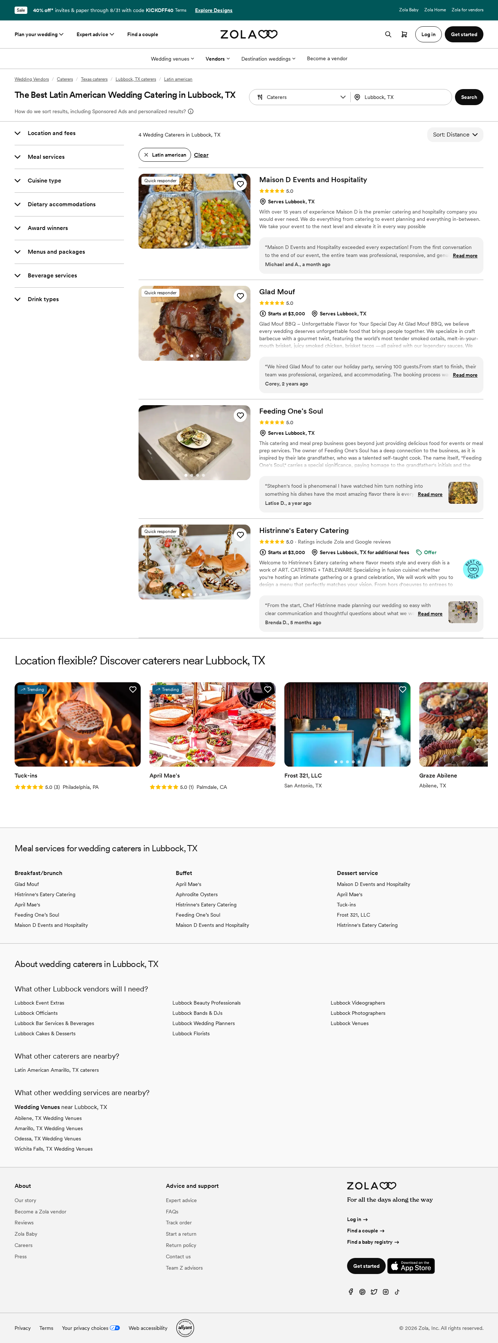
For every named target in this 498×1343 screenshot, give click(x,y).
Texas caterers (94, 79)
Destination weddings (266, 59)
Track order (179, 1222)
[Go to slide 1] (186, 244)
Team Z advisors (184, 1268)
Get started (366, 1266)
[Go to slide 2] (192, 244)
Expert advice (92, 34)
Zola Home (435, 9)
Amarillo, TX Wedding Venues (49, 1128)
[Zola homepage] (249, 34)
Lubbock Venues (350, 1023)
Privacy (23, 1328)
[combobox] (402, 97)
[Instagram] (385, 1293)
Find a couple (142, 34)
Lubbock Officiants (36, 1013)
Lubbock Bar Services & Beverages (54, 1023)
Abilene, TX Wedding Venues (48, 1118)
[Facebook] (350, 1293)
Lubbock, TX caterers (136, 79)
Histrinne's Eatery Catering (45, 894)
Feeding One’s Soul (37, 915)
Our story (25, 1200)
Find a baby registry (370, 1242)
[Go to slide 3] (198, 244)
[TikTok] (397, 1293)
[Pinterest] (362, 1293)
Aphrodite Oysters (197, 894)
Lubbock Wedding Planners (203, 1023)
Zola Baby (409, 9)
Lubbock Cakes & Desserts (45, 1033)
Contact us (178, 1256)
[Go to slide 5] (206, 594)
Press (21, 1256)
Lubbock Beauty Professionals (206, 1003)
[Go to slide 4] (203, 244)
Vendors (215, 59)
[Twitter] (374, 1293)
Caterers (65, 79)
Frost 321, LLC (353, 915)
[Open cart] (404, 34)
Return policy (181, 1245)
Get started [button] (464, 34)
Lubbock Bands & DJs (197, 1013)
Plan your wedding (36, 34)
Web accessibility (148, 1328)
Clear (201, 154)
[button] (343, 97)
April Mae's (27, 905)
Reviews (24, 1222)
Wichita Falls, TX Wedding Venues (54, 1149)
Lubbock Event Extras (39, 1003)
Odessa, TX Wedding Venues (48, 1138)
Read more (465, 255)
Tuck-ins (346, 905)
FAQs (172, 1212)
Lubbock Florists (191, 1033)
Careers (23, 1245)
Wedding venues (170, 59)
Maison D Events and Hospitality (51, 925)
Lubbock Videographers (358, 1003)
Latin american (178, 79)
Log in (354, 1219)
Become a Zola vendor (40, 1212)
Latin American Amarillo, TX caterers (57, 1070)
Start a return (181, 1234)
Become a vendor (327, 58)
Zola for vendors (467, 9)
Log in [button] (428, 34)
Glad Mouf (27, 884)
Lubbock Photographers (358, 1013)
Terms (180, 10)
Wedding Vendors (32, 79)
